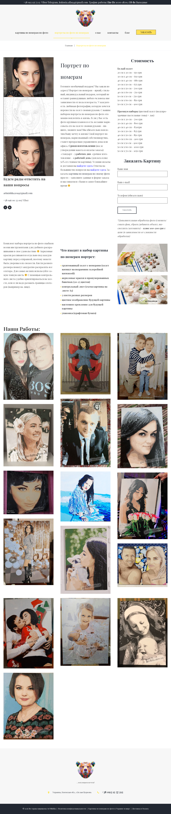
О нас (98, 33)
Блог (127, 33)
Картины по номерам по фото (31, 33)
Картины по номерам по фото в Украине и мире (109, 808)
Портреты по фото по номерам (72, 33)
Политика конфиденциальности (72, 808)
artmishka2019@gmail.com (17, 193)
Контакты (112, 33)
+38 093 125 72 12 (32, 2)
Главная (69, 45)
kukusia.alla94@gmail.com (73, 2)
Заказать (146, 32)
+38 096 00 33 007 (12, 200)
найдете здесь (85, 165)
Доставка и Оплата (140, 808)
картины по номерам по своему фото (89, 173)
